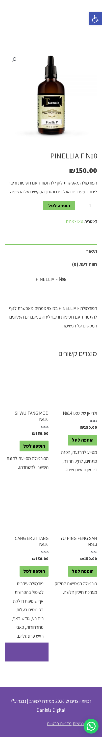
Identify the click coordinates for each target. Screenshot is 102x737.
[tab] (51, 251)
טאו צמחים (74, 221)
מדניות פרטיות (59, 723)
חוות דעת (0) (84, 264)
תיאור (91, 251)
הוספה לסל (59, 205)
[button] (95, 18)
